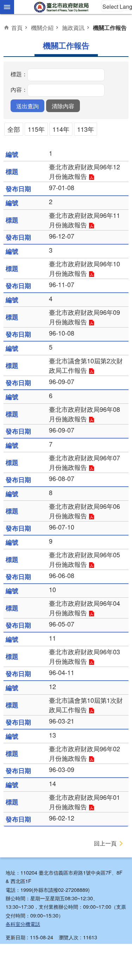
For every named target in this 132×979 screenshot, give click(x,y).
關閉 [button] (7, 7)
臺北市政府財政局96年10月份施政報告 (84, 268)
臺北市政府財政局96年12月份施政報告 (84, 171)
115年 (36, 129)
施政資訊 (73, 27)
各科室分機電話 (23, 923)
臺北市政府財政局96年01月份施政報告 (84, 801)
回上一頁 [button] (105, 843)
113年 (85, 129)
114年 (60, 129)
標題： (19, 74)
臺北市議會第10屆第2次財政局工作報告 (86, 365)
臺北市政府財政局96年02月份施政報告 (84, 753)
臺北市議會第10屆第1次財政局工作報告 (86, 704)
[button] (27, 105)
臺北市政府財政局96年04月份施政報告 (84, 607)
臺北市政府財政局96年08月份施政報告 (84, 413)
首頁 (17, 27)
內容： (19, 89)
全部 (13, 129)
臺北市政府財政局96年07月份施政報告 (84, 462)
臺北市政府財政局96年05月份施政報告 (84, 559)
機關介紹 (42, 27)
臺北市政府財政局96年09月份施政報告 (84, 316)
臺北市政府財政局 (62, 7)
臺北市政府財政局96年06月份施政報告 (84, 510)
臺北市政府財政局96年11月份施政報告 (84, 219)
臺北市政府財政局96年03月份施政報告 (84, 656)
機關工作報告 (110, 28)
